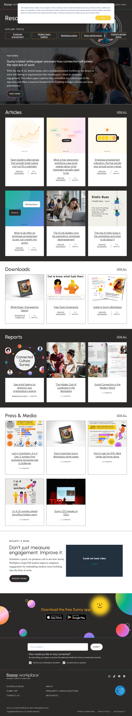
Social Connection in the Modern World (107, 386)
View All (122, 269)
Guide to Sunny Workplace (107, 307)
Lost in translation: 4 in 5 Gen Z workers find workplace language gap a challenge (24, 458)
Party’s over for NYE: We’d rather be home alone (107, 455)
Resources (52, 695)
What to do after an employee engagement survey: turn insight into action (24, 237)
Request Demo (119, 5)
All (125, 112)
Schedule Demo (15, 686)
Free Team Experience (66, 307)
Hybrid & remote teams (118, 35)
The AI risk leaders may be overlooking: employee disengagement (66, 236)
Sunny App (12, 691)
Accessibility (119, 711)
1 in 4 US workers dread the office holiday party (24, 513)
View (119, 112)
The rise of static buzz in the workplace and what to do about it (107, 236)
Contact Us (13, 695)
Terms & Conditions (86, 711)
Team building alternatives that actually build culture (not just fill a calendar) (24, 163)
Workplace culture (69, 35)
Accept (103, 18)
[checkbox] (66, 663)
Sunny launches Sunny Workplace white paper (66, 455)
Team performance (93, 35)
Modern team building (44, 35)
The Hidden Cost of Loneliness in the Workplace (66, 388)
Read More (15, 94)
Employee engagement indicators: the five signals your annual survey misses (107, 163)
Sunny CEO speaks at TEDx (66, 513)
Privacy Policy (104, 711)
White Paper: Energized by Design (25, 309)
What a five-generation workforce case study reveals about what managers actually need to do (66, 166)
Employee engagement (18, 35)
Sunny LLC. (23, 711)
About (49, 686)
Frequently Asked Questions (62, 691)
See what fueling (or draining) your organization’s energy (24, 388)
